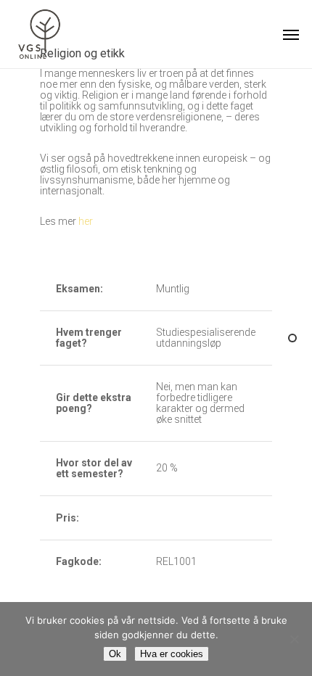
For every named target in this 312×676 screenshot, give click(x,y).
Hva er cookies (171, 653)
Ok (115, 653)
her (85, 221)
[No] (294, 639)
